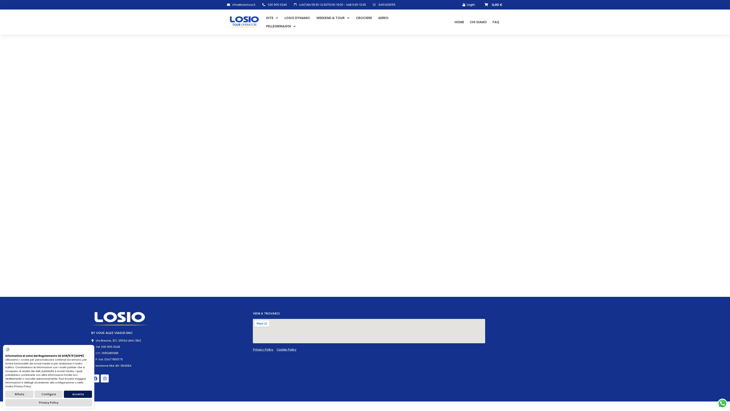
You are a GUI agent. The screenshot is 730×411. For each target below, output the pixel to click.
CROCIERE (364, 18)
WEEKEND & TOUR (330, 18)
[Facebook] (95, 378)
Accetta (78, 394)
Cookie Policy (286, 349)
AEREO (383, 18)
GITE (269, 18)
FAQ (496, 22)
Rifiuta (19, 394)
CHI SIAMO (478, 22)
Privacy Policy (263, 349)
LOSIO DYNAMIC (297, 18)
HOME (459, 22)
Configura (48, 394)
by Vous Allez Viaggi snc (112, 333)
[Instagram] (105, 378)
